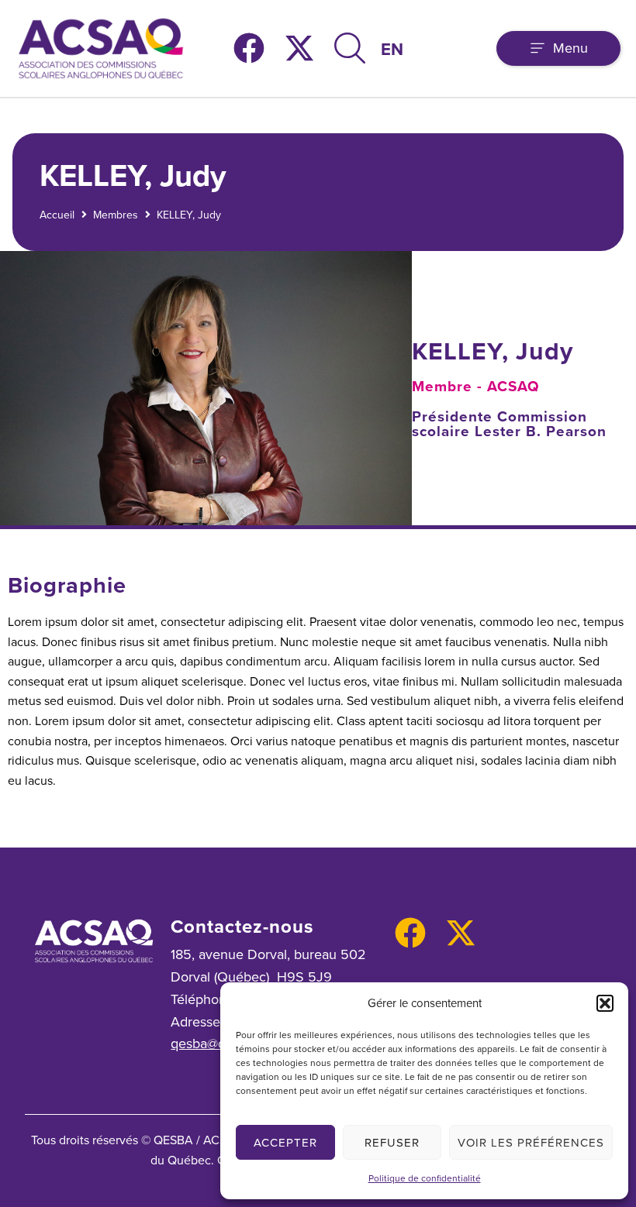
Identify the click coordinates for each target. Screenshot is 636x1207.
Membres (115, 215)
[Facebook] (248, 48)
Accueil (57, 215)
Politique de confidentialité (424, 1178)
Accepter (285, 1142)
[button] (605, 1003)
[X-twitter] (299, 48)
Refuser (392, 1142)
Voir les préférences (531, 1142)
